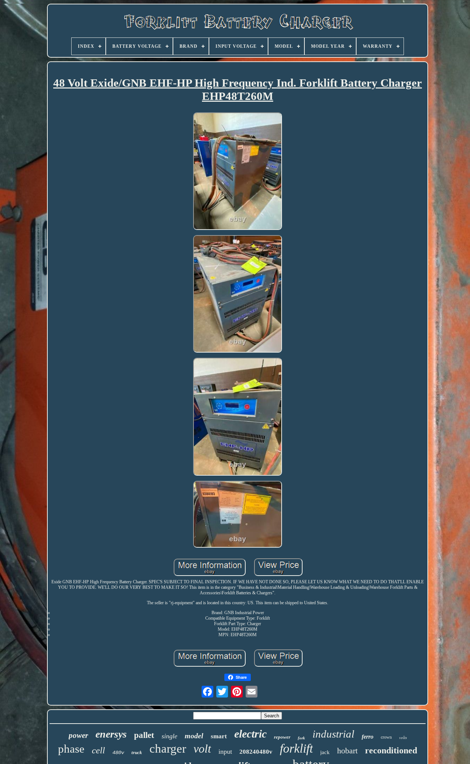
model (194, 736)
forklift (296, 748)
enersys (111, 734)
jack (325, 752)
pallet (144, 735)
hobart (347, 750)
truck (136, 752)
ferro (367, 737)
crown (386, 737)
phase (71, 748)
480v (118, 753)
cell (98, 750)
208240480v (255, 751)
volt (202, 748)
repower (282, 737)
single (169, 736)
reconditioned (391, 750)
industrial (333, 734)
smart (219, 736)
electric (250, 734)
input (225, 751)
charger (167, 748)
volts (403, 737)
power (78, 735)
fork (301, 738)
